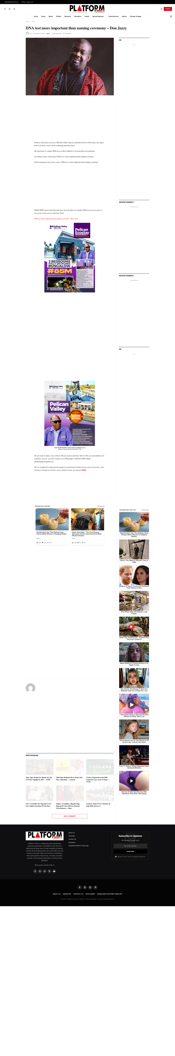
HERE (84, 470)
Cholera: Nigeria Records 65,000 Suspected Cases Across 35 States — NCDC (97, 779)
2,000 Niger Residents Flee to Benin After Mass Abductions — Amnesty (69, 778)
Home (36, 16)
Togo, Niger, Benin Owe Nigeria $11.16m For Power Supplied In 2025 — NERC (39, 778)
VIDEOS (167, 9)
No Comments (58, 33)
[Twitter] (18, 110)
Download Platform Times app (79, 845)
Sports (124, 16)
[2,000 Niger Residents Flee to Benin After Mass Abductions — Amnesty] (70, 767)
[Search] (162, 9)
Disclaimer (72, 842)
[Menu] (171, 16)
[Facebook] (18, 105)
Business (68, 16)
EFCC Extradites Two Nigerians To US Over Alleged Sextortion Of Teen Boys (38, 805)
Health (87, 16)
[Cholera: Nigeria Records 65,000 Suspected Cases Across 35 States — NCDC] (100, 767)
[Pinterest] (18, 119)
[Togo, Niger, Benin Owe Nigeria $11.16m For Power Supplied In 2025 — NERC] (39, 767)
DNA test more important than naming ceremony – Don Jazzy (56, 218)
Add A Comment (70, 816)
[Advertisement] (69, 188)
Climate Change (135, 16)
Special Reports (98, 16)
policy (136, 856)
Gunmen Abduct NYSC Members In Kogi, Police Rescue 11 (98, 805)
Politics (58, 16)
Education (77, 16)
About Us (72, 833)
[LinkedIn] (18, 114)
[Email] (18, 124)
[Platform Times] (87, 9)
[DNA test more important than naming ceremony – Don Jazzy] (70, 66)
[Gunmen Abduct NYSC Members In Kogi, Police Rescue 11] (100, 793)
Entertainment (114, 16)
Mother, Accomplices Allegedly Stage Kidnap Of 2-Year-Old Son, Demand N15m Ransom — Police (68, 806)
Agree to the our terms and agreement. (131, 856)
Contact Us (72, 839)
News (43, 16)
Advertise (72, 836)
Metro (51, 16)
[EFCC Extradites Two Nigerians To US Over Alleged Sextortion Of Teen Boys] (39, 793)
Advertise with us (11, 2)
